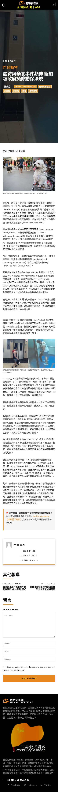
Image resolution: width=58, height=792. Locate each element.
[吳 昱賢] (10, 545)
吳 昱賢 (21, 544)
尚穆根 (7, 91)
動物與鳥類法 (44, 86)
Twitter (47, 785)
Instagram (32, 785)
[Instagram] (25, 785)
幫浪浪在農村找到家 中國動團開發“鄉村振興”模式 (14, 588)
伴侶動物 (10, 67)
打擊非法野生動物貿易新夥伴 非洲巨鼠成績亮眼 (42, 588)
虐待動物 (33, 91)
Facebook (15, 785)
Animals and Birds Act (25, 86)
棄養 (24, 91)
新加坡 (16, 91)
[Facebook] (8, 785)
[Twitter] (41, 785)
